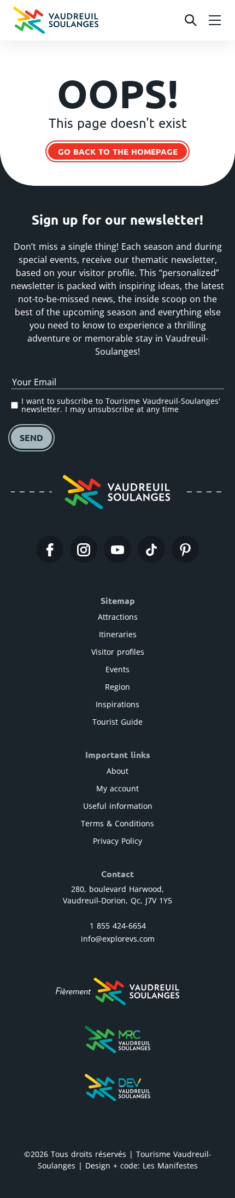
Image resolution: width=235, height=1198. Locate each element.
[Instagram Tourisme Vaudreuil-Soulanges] (83, 549)
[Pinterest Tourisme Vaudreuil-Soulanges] (185, 549)
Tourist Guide (117, 722)
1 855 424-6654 (118, 925)
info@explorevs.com (118, 938)
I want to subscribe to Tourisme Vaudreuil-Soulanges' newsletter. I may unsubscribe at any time (120, 405)
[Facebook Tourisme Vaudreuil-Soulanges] (49, 549)
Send (31, 437)
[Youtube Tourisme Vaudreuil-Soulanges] (117, 549)
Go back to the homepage (118, 151)
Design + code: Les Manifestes (141, 1165)
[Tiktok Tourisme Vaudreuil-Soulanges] (151, 549)
